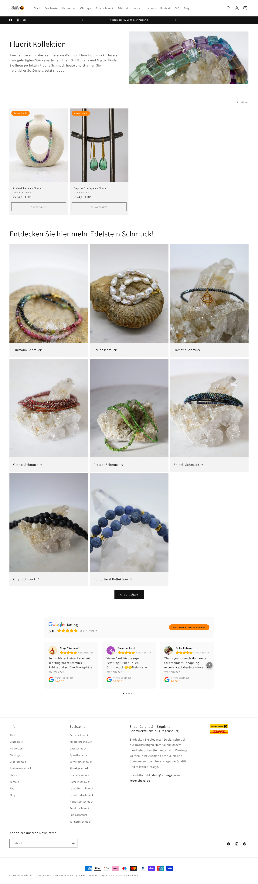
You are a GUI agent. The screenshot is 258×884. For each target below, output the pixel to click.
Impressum (106, 875)
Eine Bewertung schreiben (189, 627)
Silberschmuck (18, 761)
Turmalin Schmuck (27, 350)
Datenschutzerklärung (66, 875)
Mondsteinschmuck (81, 801)
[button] (228, 8)
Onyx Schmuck (24, 579)
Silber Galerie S (24, 875)
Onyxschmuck (78, 748)
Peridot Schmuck (106, 464)
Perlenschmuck (105, 350)
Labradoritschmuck (81, 788)
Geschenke (16, 742)
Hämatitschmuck (80, 781)
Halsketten (16, 748)
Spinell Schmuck (186, 464)
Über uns (15, 775)
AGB (83, 875)
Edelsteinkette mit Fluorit (27, 188)
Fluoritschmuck (79, 768)
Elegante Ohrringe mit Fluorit (89, 188)
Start (12, 735)
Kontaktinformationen (127, 875)
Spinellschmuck (79, 755)
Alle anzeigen (129, 594)
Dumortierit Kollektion (110, 579)
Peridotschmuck (80, 808)
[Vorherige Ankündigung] (82, 20)
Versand (93, 875)
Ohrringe (14, 755)
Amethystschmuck (81, 742)
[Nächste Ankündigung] (175, 20)
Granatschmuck (79, 775)
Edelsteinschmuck (20, 768)
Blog (12, 795)
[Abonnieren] (73, 843)
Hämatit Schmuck (187, 350)
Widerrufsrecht (44, 875)
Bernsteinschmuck (81, 761)
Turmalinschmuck (80, 821)
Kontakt (14, 781)
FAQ (11, 788)
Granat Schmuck (25, 464)
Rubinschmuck (79, 815)
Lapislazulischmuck (82, 795)
